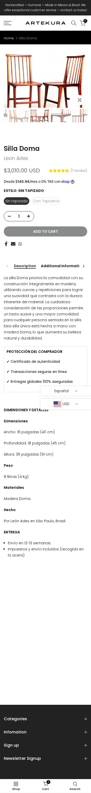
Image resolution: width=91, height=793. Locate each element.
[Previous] (7, 266)
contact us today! (73, 10)
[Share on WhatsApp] (20, 244)
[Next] (83, 266)
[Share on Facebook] (6, 244)
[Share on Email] (13, 244)
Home (9, 38)
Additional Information (62, 266)
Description (25, 266)
